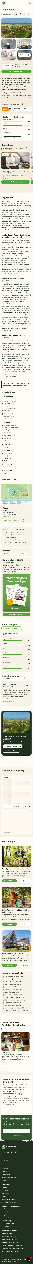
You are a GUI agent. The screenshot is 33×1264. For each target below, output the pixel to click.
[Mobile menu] (30, 3)
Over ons (4, 1169)
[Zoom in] (29, 806)
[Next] (8, 188)
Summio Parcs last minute (14, 997)
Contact (4, 1180)
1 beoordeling (10, 14)
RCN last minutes (11, 987)
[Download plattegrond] (16, 495)
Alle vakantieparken (8, 1202)
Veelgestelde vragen (8, 1177)
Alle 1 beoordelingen (11, 138)
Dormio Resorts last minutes (15, 1000)
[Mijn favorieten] (22, 3)
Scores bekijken (8, 701)
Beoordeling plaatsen (10, 628)
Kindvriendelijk (21, 553)
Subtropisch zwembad (9, 1239)
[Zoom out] (29, 809)
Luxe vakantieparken (8, 1236)
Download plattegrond (12, 520)
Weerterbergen (6, 1218)
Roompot (4, 1187)
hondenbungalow (12, 385)
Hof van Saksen (6, 1212)
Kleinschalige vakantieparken (11, 1245)
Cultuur (19, 807)
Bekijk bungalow (14, 182)
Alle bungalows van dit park (13, 149)
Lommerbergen (6, 1221)
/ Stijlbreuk (12, 1261)
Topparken (5, 1190)
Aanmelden (16, 1135)
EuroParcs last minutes (13, 989)
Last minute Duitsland (13, 984)
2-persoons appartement (12, 176)
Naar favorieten (10, 751)
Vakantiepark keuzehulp (13, 1005)
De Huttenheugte (7, 1224)
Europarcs (5, 1193)
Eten (28, 807)
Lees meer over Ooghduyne (11, 104)
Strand (12, 553)
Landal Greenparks (8, 1199)
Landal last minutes (12, 992)
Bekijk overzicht (8, 1109)
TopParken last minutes (13, 995)
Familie (6, 553)
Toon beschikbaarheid (15, 72)
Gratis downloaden (15, 614)
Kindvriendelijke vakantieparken (12, 1248)
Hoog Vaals (5, 1215)
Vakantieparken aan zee (9, 1242)
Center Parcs (6, 1196)
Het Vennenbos (6, 1209)
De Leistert (5, 1226)
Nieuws (4, 1172)
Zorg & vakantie (7, 1233)
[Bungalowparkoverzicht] (7, 3)
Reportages (5, 1174)
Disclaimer (5, 1166)
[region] (16, 819)
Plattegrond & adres (8, 479)
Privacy (4, 1163)
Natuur (8, 807)
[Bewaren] (28, 14)
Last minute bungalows (13, 981)
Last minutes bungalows (10, 1251)
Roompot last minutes (13, 1003)
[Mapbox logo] (6, 832)
